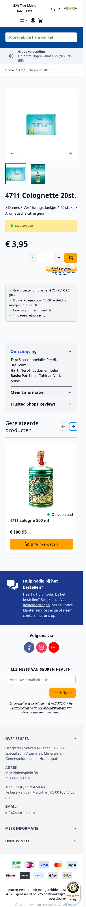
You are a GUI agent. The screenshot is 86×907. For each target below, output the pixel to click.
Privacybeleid (19, 708)
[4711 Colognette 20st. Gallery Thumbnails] (27, 173)
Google (27, 712)
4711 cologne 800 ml (29, 520)
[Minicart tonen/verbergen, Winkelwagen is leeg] (40, 20)
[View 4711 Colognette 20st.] (15, 173)
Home (9, 70)
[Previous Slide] (63, 426)
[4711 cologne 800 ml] (41, 478)
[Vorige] (12, 153)
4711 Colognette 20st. (34, 70)
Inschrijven (62, 692)
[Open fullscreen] (41, 124)
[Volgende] (70, 153)
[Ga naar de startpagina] (71, 8)
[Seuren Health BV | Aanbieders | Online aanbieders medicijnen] (16, 864)
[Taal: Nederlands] (24, 20)
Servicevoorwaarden (52, 708)
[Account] (33, 20)
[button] (41, 738)
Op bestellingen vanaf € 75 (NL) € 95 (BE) (45, 55)
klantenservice (35, 610)
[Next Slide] (73, 426)
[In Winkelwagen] (70, 258)
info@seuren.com (20, 812)
